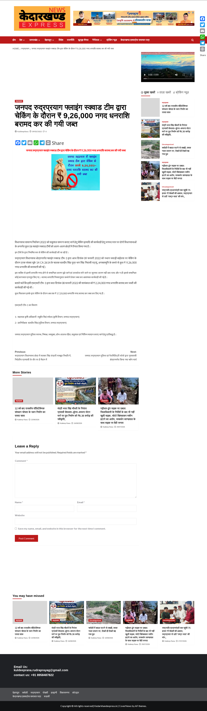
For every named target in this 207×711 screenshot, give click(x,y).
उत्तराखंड (33, 40)
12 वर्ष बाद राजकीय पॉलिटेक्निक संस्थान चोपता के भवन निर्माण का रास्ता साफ (30, 412)
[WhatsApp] (202, 37)
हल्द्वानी (54, 692)
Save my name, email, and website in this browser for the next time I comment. (62, 528)
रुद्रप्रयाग (19, 101)
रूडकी (47, 696)
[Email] (202, 31)
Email (81, 502)
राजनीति (70, 40)
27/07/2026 (182, 641)
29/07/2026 (121, 427)
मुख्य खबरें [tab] (149, 92)
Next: (110, 356)
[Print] (202, 49)
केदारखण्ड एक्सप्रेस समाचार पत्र (135, 40)
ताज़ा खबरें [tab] (165, 92)
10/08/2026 (109, 638)
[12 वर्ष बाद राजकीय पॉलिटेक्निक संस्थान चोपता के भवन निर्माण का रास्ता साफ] (33, 391)
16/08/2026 (78, 423)
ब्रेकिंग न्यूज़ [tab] (182, 92)
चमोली (25, 692)
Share (58, 143)
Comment (21, 460)
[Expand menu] (24, 40)
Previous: (43, 356)
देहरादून (48, 40)
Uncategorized (168, 144)
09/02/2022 (37, 131)
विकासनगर (64, 692)
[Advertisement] (76, 74)
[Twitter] (202, 25)
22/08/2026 (35, 420)
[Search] (192, 40)
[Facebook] (202, 19)
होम (14, 40)
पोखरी (45, 692)
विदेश (61, 40)
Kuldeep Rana (22, 131)
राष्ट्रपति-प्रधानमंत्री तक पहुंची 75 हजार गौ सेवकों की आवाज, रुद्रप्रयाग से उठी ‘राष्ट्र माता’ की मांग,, (177, 193)
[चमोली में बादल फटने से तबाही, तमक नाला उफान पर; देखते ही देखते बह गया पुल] (150, 149)
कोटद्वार (75, 692)
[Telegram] (202, 43)
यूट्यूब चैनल (83, 40)
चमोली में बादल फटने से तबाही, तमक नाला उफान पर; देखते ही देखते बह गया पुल (176, 151)
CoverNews (125, 705)
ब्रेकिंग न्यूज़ (112, 40)
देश (20, 40)
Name (19, 502)
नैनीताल (95, 40)
